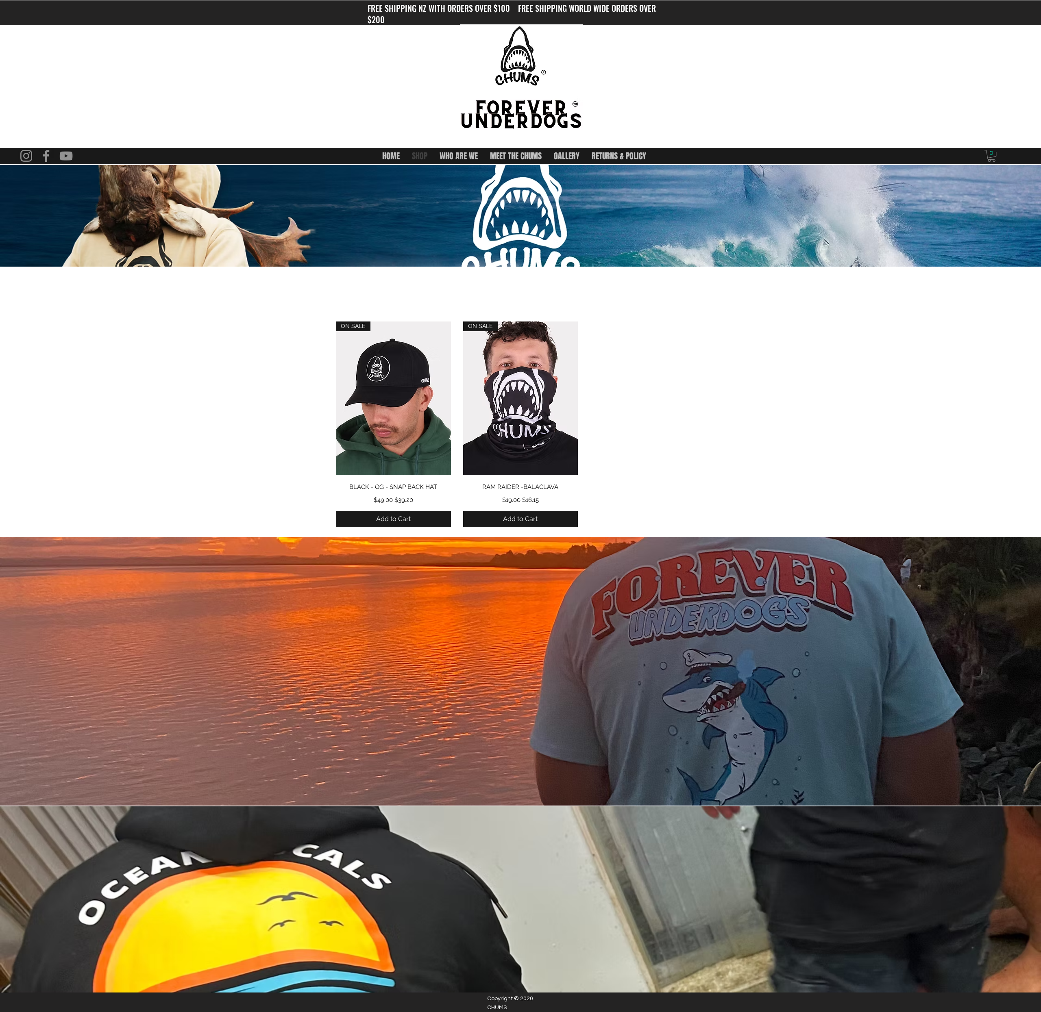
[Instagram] (26, 156)
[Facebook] (46, 156)
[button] (991, 156)
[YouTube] (66, 156)
